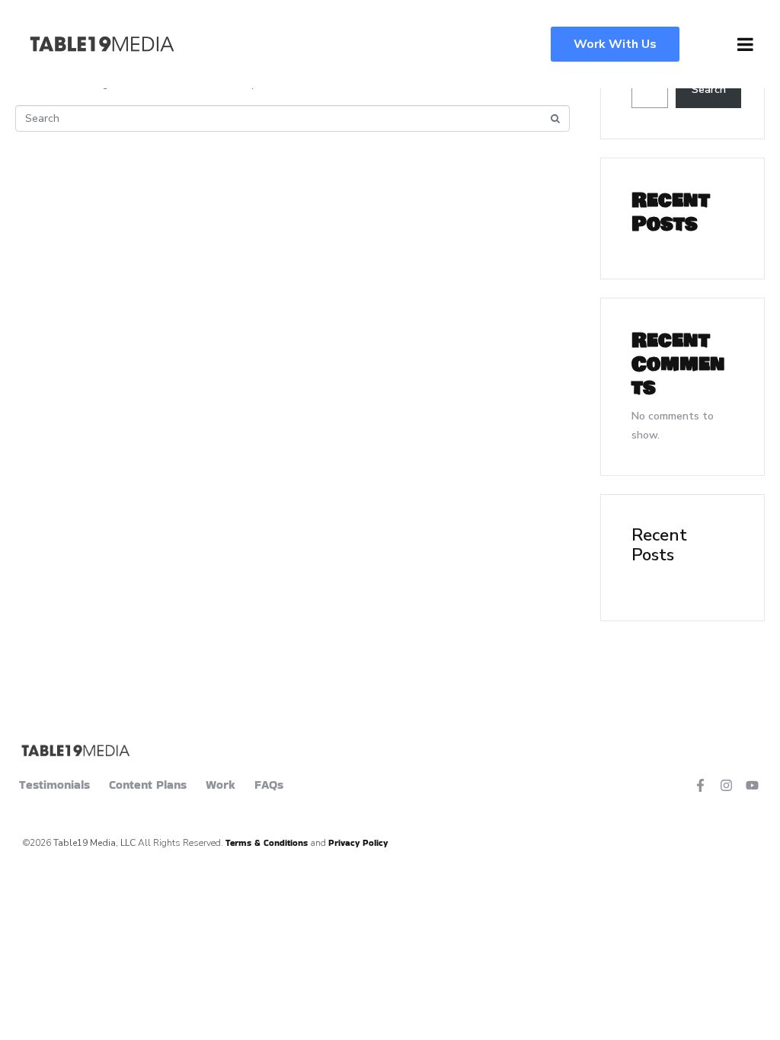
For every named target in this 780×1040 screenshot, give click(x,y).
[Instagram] (726, 786)
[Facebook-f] (701, 786)
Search (709, 89)
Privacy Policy (358, 842)
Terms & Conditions (266, 842)
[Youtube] (752, 786)
